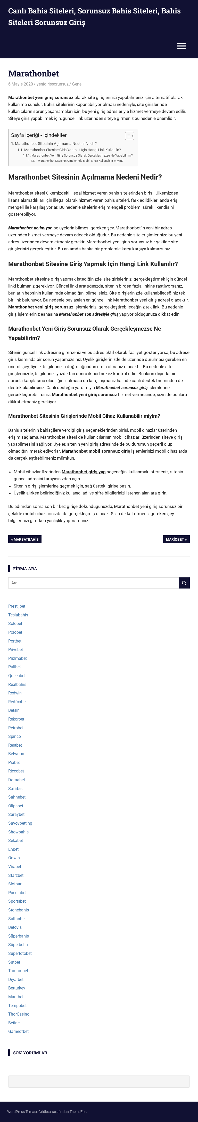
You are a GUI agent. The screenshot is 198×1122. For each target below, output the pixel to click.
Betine (14, 1022)
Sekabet (15, 840)
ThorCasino (18, 1014)
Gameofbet (18, 1031)
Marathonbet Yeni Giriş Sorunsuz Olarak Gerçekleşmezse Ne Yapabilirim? (82, 155)
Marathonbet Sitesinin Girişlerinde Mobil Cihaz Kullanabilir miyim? (80, 161)
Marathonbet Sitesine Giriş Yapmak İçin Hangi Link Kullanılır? (72, 150)
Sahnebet (17, 797)
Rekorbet (16, 719)
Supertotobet (20, 953)
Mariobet (175, 540)
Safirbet (15, 788)
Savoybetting (20, 823)
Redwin (15, 693)
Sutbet (14, 962)
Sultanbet (17, 918)
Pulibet (14, 666)
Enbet (13, 849)
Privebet (15, 649)
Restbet (15, 745)
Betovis (15, 927)
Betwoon (16, 753)
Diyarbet (15, 979)
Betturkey (16, 988)
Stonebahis (18, 910)
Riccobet (16, 771)
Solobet (15, 623)
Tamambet (18, 970)
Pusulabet (17, 892)
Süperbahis (18, 936)
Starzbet (15, 875)
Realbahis (17, 684)
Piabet (14, 762)
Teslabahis (18, 615)
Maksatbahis (26, 540)
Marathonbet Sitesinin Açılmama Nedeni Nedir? (56, 143)
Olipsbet (15, 805)
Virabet (14, 866)
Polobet (15, 632)
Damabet (16, 779)
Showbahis (18, 832)
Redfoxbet (17, 701)
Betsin (14, 710)
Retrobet (15, 727)
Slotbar (14, 883)
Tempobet (17, 1005)
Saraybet (16, 814)
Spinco (14, 736)
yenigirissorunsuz (53, 84)
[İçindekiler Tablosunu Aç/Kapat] (127, 135)
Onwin (14, 857)
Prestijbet (16, 606)
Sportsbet (17, 901)
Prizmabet (17, 658)
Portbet (14, 641)
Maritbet (15, 996)
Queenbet (17, 675)
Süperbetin (18, 944)
